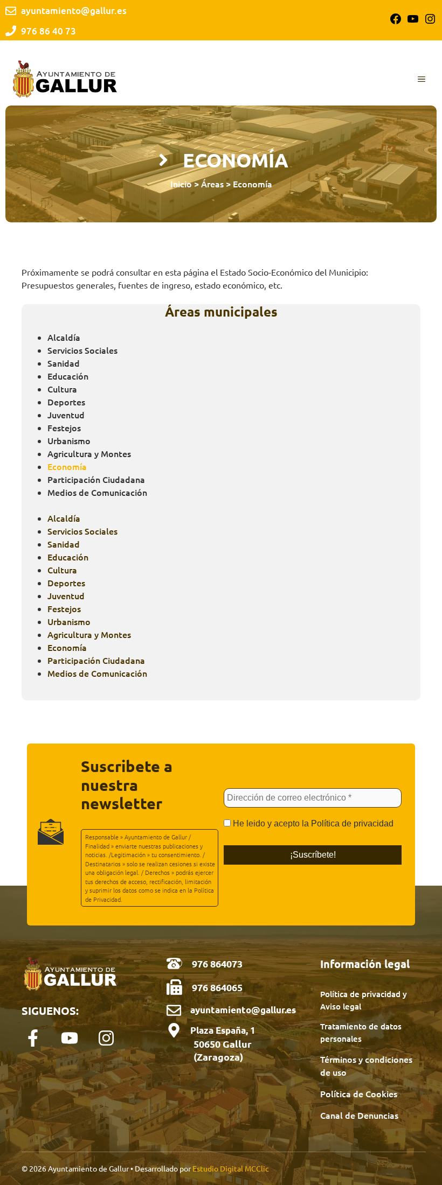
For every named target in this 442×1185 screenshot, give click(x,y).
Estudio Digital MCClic (230, 1168)
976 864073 (217, 963)
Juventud (66, 414)
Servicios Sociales (82, 350)
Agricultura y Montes (89, 453)
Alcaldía (63, 337)
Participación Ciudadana (96, 479)
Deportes (66, 402)
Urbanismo (69, 440)
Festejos (64, 427)
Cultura (62, 389)
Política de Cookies (358, 1093)
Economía (67, 466)
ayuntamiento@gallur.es (243, 1009)
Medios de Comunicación (97, 492)
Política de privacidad (352, 823)
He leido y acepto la (312, 823)
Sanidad (63, 363)
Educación (67, 376)
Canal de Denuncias (359, 1115)
